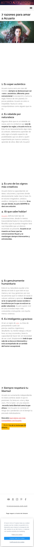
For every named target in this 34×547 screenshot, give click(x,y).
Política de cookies (17, 534)
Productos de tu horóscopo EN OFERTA (14, 426)
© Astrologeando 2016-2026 (17, 506)
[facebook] (25, 499)
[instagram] (17, 499)
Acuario (5, 216)
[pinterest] (21, 499)
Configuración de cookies (17, 542)
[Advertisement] (17, 63)
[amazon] (13, 499)
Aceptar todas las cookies (17, 538)
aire (17, 323)
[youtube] (8, 499)
